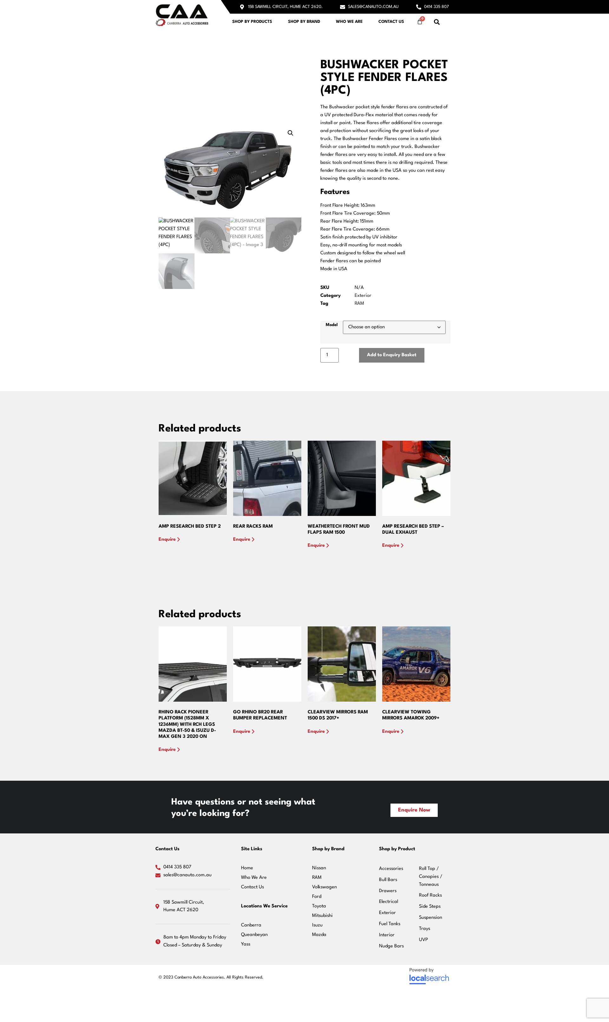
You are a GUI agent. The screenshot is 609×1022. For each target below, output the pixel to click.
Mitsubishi (322, 915)
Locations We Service (264, 906)
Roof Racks (430, 895)
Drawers (387, 891)
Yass (245, 944)
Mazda (319, 934)
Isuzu (317, 925)
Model (332, 325)
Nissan (319, 868)
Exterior (363, 295)
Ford (316, 896)
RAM (359, 303)
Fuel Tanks (389, 924)
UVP (423, 940)
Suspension (430, 917)
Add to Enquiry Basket (391, 355)
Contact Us (391, 22)
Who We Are (349, 22)
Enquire (167, 539)
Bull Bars (388, 880)
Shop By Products (252, 22)
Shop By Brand (304, 22)
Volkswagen (324, 887)
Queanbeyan (254, 934)
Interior (387, 935)
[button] (437, 22)
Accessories (391, 868)
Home (247, 868)
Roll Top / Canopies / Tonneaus (430, 876)
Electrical (388, 901)
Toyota (319, 906)
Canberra (251, 925)
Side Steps (430, 906)
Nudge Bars (391, 946)
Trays (424, 928)
